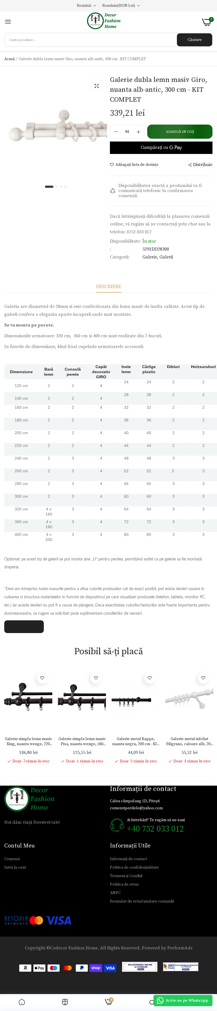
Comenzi (12, 859)
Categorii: (119, 257)
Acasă (9, 59)
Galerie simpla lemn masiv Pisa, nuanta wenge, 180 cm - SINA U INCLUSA (82, 741)
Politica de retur (124, 884)
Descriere (108, 286)
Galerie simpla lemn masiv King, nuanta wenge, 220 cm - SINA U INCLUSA (28, 741)
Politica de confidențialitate (134, 867)
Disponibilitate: (125, 241)
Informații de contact (128, 859)
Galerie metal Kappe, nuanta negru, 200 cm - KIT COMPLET (135, 741)
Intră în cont (15, 867)
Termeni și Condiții (126, 876)
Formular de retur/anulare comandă (142, 901)
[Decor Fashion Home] (107, 22)
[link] (42, 678)
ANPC (115, 892)
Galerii (166, 257)
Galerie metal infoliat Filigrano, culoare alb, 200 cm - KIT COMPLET (189, 741)
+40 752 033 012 (155, 829)
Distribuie (202, 165)
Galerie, (150, 257)
